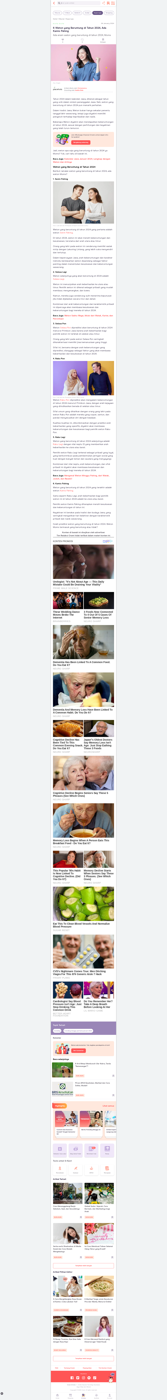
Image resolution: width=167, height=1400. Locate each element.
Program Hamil (91, 1310)
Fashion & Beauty (92, 1350)
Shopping (109, 13)
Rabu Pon (65, 400)
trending (57, 1031)
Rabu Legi (58, 444)
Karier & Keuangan (61, 1310)
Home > (55, 19)
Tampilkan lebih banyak (83, 1266)
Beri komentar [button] (78, 1050)
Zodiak (87, 13)
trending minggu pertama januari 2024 (78, 1031)
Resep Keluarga (60, 1350)
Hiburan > (62, 19)
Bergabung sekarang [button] (80, 142)
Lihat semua (108, 1106)
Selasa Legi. (59, 279)
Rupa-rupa (97, 13)
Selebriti (77, 13)
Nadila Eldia (79, 90)
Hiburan (57, 13)
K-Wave (67, 13)
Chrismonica (82, 88)
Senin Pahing (66, 233)
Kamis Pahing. (67, 491)
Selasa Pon (65, 328)
